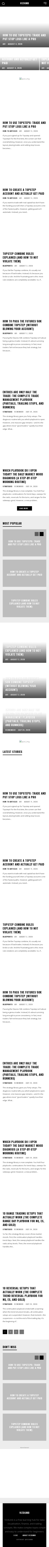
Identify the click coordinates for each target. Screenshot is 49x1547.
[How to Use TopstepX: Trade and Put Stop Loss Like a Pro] (24, 27)
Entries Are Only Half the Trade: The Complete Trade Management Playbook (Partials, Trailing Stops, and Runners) (23, 399)
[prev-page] (37, 534)
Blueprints (8, 266)
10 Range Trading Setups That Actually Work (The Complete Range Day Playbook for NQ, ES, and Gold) (23, 1219)
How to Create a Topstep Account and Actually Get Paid (23, 192)
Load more (23, 508)
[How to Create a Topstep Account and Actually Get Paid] (19, 59)
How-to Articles (10, 131)
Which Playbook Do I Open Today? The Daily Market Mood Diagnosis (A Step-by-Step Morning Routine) (23, 476)
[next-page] (42, 534)
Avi (20, 131)
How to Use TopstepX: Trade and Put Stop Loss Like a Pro (24, 124)
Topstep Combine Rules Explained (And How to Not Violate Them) (20, 257)
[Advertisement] (24, 1473)
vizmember (18, 412)
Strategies (7, 412)
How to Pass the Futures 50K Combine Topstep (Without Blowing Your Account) (22, 325)
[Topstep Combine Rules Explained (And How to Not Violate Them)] (24, 233)
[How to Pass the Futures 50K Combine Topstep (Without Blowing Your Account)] (24, 300)
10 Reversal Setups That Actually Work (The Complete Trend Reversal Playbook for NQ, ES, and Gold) (23, 1294)
